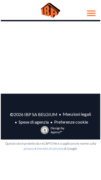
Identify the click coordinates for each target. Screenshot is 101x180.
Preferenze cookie (71, 121)
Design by (57, 130)
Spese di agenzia (34, 121)
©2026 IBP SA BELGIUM (33, 114)
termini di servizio (50, 148)
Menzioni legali (77, 114)
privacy (29, 148)
